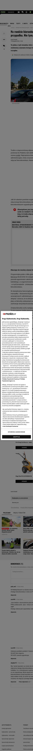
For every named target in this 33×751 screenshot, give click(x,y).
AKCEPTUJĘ (16, 437)
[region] (16, 375)
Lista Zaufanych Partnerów (10, 426)
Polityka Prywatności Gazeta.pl (11, 379)
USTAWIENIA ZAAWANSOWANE (16, 432)
